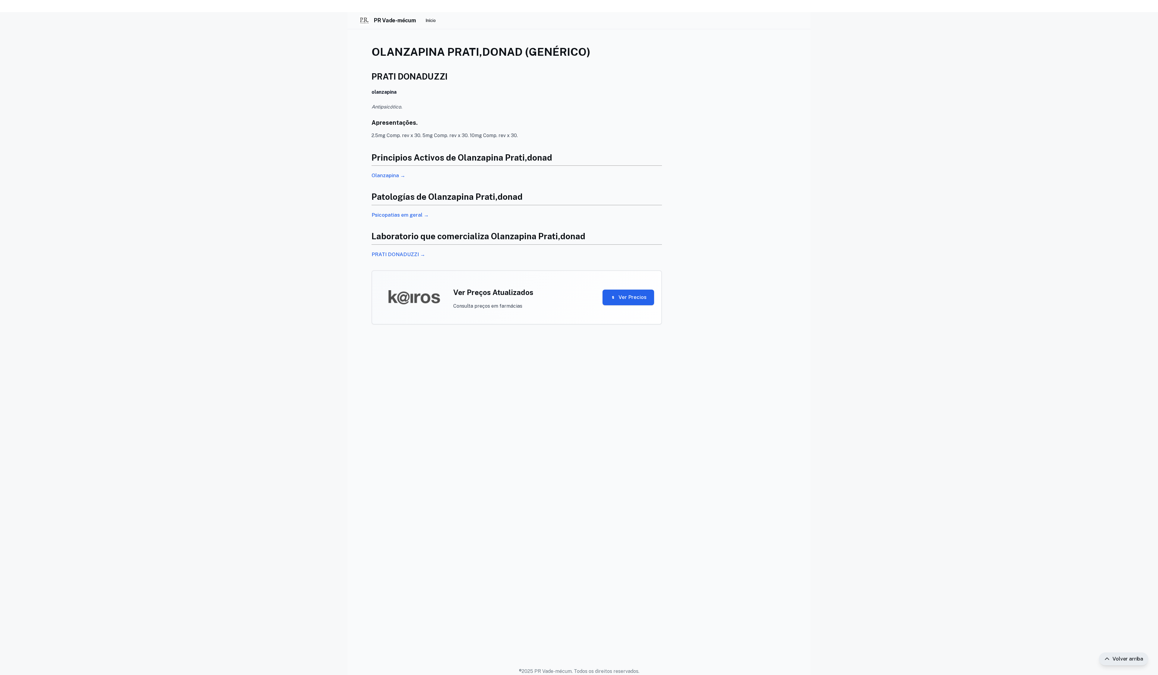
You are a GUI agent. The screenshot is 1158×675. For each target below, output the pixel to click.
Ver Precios (633, 297)
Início (431, 20)
